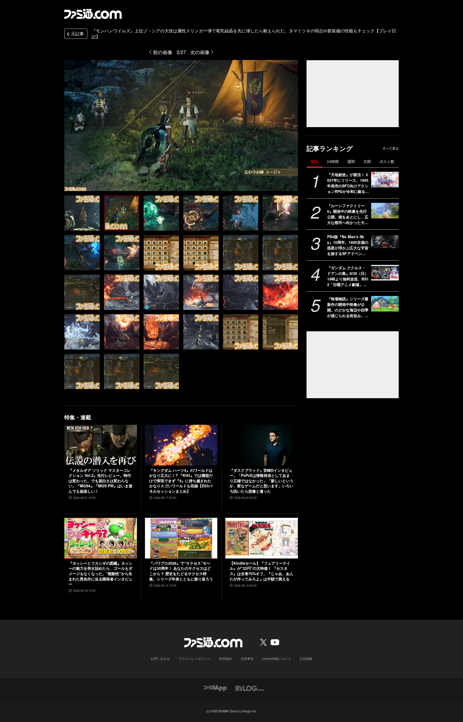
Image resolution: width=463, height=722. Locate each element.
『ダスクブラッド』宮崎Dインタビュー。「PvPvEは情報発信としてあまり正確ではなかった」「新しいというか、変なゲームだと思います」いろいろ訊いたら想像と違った (261, 481)
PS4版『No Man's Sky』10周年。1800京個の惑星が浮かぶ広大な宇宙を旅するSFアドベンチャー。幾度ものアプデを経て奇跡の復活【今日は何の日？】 (347, 245)
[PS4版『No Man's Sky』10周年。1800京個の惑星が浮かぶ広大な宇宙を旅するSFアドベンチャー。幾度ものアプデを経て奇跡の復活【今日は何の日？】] (385, 241)
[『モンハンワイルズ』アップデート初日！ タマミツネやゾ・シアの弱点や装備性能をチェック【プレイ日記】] (82, 213)
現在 (314, 161)
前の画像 (162, 51)
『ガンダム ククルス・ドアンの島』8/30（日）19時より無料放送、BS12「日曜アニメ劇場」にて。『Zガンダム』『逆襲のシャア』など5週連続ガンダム (348, 276)
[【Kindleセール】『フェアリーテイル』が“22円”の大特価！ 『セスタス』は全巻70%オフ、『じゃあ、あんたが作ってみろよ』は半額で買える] (261, 538)
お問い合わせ (160, 658)
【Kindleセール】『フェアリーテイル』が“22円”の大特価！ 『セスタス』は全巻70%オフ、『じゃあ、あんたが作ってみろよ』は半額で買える (261, 571)
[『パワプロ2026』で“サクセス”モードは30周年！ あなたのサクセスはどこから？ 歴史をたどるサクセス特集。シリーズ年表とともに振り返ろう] (181, 538)
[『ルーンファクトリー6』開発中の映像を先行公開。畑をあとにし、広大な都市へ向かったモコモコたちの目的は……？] (385, 210)
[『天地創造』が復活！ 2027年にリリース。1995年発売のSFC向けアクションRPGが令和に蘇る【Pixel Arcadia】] (385, 179)
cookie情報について (276, 658)
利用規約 (225, 658)
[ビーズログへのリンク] (250, 688)
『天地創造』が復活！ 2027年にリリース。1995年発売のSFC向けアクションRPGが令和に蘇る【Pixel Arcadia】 (347, 183)
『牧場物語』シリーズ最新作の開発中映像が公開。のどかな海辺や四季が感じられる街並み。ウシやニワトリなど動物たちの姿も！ (347, 307)
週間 (351, 161)
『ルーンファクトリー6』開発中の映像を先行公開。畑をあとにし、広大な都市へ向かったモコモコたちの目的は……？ (347, 214)
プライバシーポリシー (194, 658)
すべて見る (391, 148)
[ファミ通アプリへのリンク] (215, 688)
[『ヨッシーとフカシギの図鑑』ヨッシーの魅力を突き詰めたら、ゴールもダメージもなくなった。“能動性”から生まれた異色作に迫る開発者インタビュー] (100, 538)
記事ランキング (330, 148)
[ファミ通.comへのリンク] (93, 14)
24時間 (333, 161)
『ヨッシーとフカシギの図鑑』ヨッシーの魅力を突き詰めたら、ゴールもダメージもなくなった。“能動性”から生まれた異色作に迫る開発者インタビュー (100, 574)
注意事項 (247, 658)
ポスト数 (386, 161)
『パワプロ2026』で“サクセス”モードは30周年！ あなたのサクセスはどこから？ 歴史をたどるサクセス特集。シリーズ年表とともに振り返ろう (181, 571)
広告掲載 (306, 658)
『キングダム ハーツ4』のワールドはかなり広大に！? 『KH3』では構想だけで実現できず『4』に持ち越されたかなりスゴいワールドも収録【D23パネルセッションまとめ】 (181, 481)
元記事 (77, 34)
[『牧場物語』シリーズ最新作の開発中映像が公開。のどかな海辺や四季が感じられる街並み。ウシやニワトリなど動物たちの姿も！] (385, 303)
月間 (367, 161)
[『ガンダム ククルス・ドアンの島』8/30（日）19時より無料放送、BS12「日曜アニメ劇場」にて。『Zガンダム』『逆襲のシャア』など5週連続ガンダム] (385, 272)
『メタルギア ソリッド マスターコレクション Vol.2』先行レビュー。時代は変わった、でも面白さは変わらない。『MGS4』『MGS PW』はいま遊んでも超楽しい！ (100, 481)
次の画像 (200, 51)
